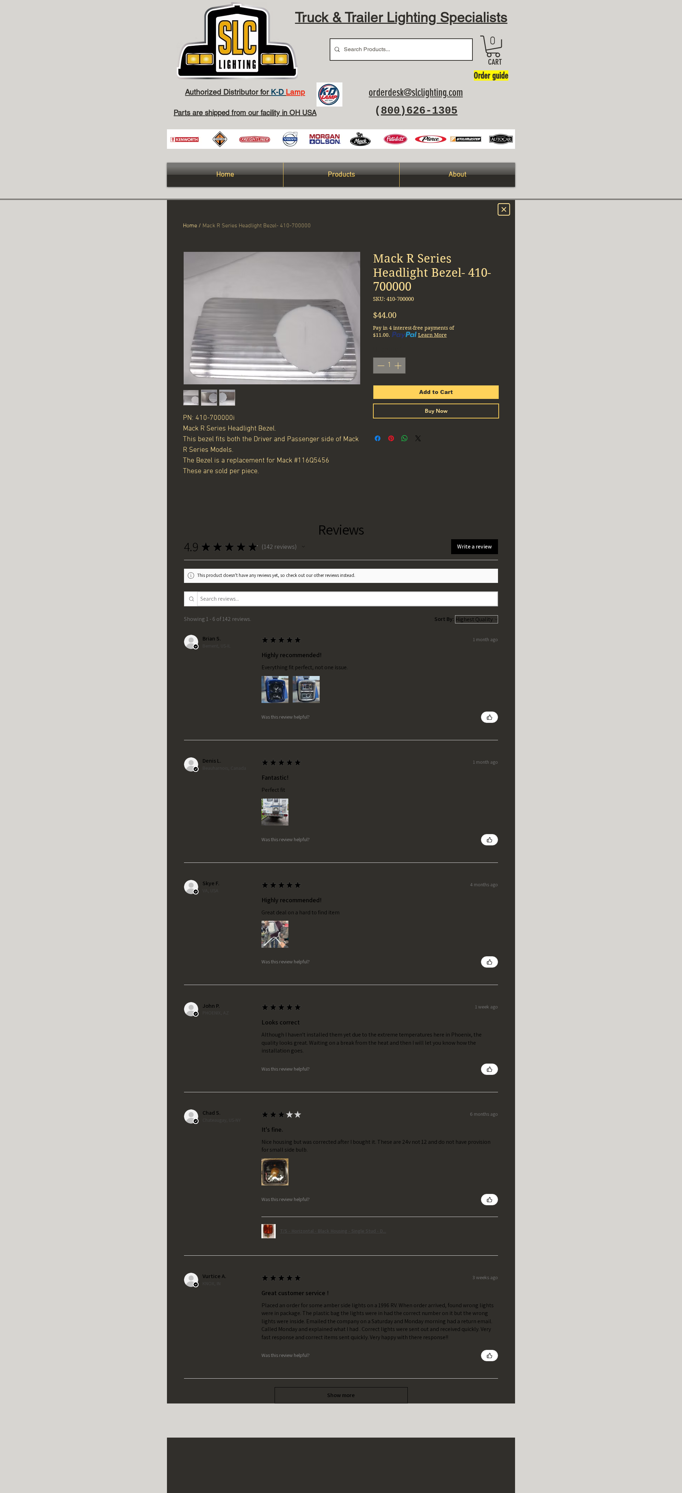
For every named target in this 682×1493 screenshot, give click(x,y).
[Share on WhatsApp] (404, 438)
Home (190, 225)
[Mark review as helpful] (489, 717)
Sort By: (444, 619)
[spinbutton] (389, 365)
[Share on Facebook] (377, 438)
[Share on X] (418, 438)
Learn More (432, 335)
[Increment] (399, 365)
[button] (493, 46)
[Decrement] (380, 365)
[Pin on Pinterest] (391, 438)
